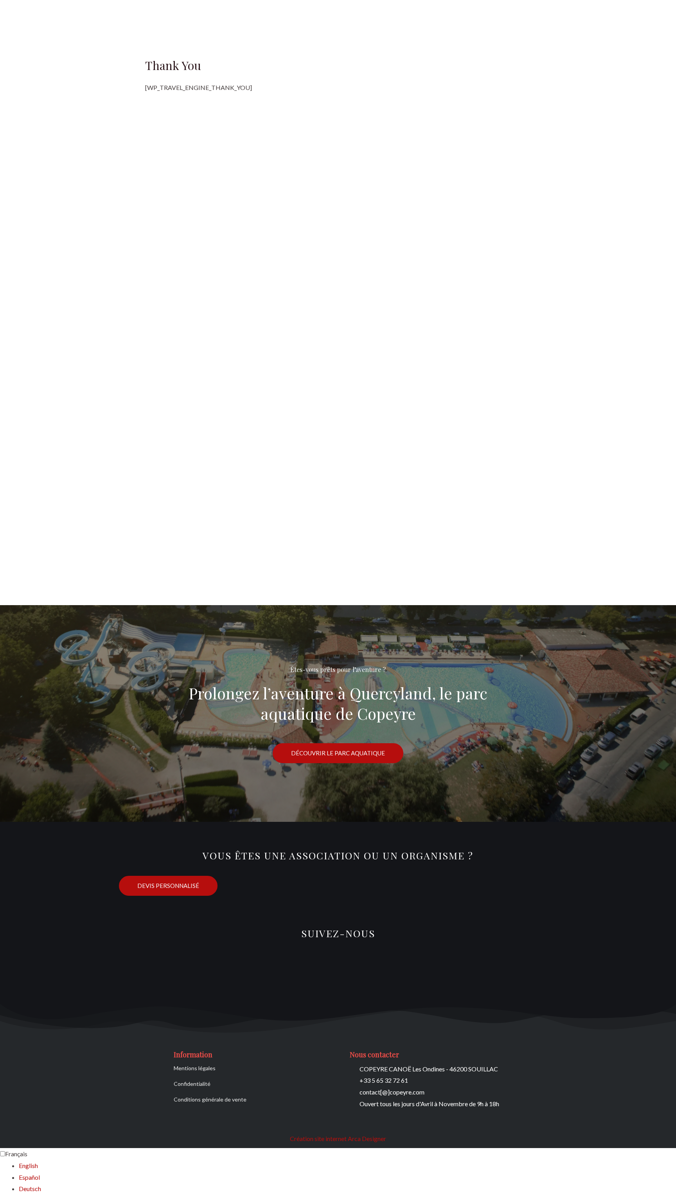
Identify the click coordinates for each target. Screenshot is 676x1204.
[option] (347, 1166)
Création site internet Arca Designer (338, 1138)
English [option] (28, 1165)
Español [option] (29, 1177)
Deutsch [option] (30, 1188)
